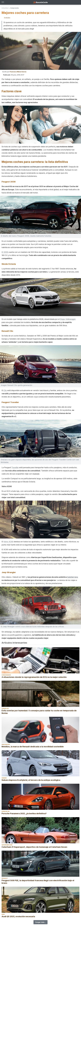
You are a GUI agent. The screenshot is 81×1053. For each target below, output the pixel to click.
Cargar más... (40, 922)
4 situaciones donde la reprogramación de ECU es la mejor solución (34, 677)
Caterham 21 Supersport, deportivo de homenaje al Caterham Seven (34, 847)
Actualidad (5, 8)
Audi (3, 914)
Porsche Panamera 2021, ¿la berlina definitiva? (24, 813)
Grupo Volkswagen (68, 319)
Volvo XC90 (8, 542)
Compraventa (14, 8)
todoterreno (72, 577)
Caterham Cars (7, 845)
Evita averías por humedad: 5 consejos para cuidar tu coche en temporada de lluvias (39, 711)
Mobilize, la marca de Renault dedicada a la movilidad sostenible (33, 746)
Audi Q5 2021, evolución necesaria (18, 916)
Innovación (6, 744)
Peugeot (5, 878)
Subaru (4, 778)
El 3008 (5, 252)
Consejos (5, 708)
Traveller (15, 467)
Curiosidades (6, 675)
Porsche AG (6, 811)
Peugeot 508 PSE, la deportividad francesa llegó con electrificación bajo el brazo (38, 881)
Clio (5, 390)
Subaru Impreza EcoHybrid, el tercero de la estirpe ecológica (31, 780)
